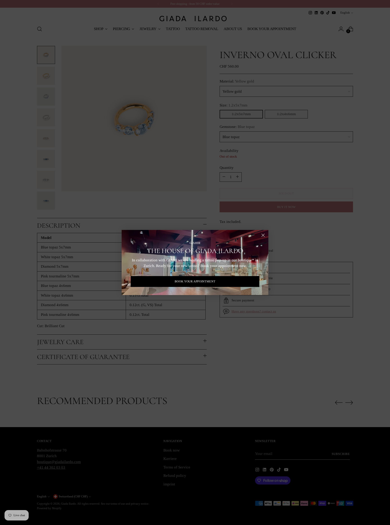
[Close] (263, 235)
